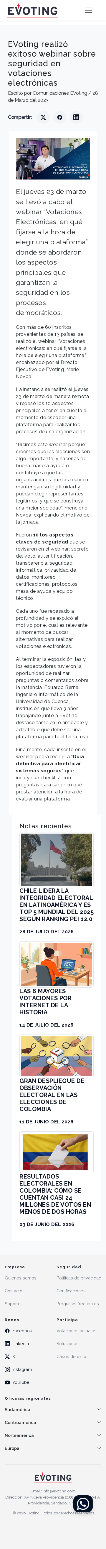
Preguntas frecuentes (78, 1303)
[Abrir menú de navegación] (89, 10)
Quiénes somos (21, 1277)
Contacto (13, 1290)
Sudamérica (17, 1409)
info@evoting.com (59, 1491)
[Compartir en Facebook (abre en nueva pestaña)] (59, 117)
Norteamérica (19, 1435)
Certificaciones (71, 1290)
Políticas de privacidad (79, 1277)
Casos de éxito (71, 1356)
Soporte (13, 1303)
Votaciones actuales (77, 1330)
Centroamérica (20, 1422)
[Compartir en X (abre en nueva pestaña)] (43, 117)
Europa (12, 1448)
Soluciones (68, 1343)
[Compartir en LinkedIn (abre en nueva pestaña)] (76, 117)
